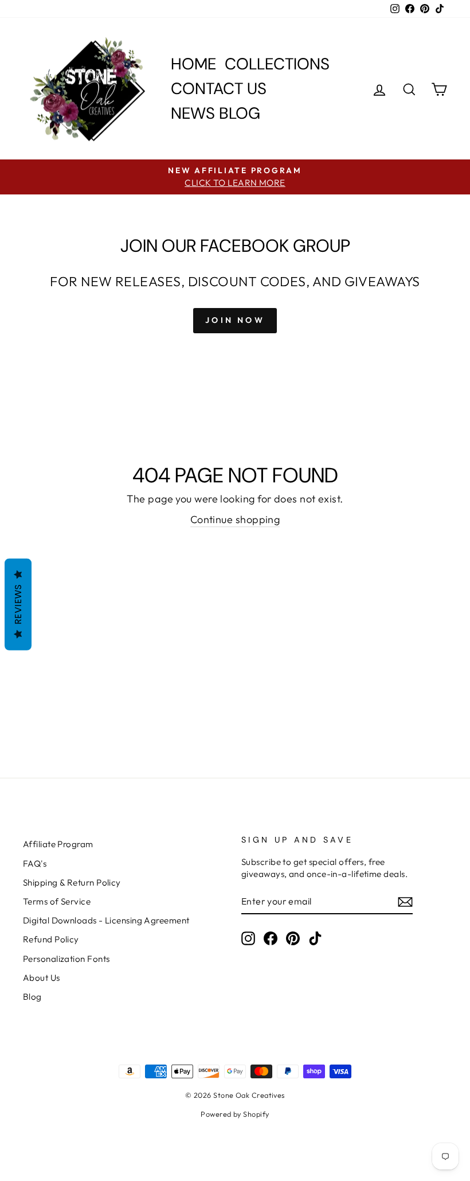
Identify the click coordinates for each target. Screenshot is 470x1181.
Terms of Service (57, 901)
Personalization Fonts (66, 958)
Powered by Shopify (235, 1113)
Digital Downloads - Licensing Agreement (106, 920)
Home (193, 64)
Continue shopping (235, 519)
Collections (277, 64)
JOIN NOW (235, 320)
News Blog (215, 113)
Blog (32, 996)
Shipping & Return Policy (72, 882)
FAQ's (34, 863)
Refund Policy (51, 939)
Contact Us (219, 88)
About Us (41, 977)
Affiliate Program (58, 844)
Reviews (18, 604)
